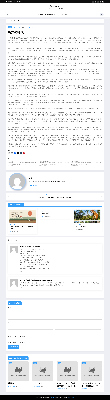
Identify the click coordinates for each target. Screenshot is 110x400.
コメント (10, 308)
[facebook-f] (93, 2)
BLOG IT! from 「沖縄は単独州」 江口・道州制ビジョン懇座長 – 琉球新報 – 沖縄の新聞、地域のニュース (43, 384)
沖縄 (10, 27)
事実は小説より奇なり (64, 198)
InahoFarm (40, 14)
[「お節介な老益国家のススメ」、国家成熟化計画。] (22, 216)
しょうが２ (13, 383)
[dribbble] (98, 2)
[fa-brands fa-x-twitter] (95, 2)
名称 (9, 323)
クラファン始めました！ (81, 226)
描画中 (84, 383)
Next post (59, 195)
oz (16, 27)
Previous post (50, 195)
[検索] (97, 15)
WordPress (53, 397)
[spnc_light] (102, 14)
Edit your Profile (56, 181)
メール (57, 323)
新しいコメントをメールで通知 (16, 336)
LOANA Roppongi (50, 14)
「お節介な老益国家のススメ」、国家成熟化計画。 (21, 227)
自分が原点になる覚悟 (46, 198)
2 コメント (33, 27)
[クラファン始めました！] (87, 216)
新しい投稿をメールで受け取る (16, 342)
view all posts (33, 185)
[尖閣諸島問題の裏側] (55, 163)
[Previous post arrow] (8, 196)
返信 (21, 271)
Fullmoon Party (62, 14)
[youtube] (103, 2)
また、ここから (46, 213)
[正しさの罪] (23, 163)
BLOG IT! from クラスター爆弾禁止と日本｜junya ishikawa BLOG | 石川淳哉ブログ (66, 384)
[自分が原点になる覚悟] (87, 163)
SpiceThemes (71, 397)
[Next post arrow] (101, 196)
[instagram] (100, 2)
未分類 (10, 363)
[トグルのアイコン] (7, 14)
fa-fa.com (54, 6)
